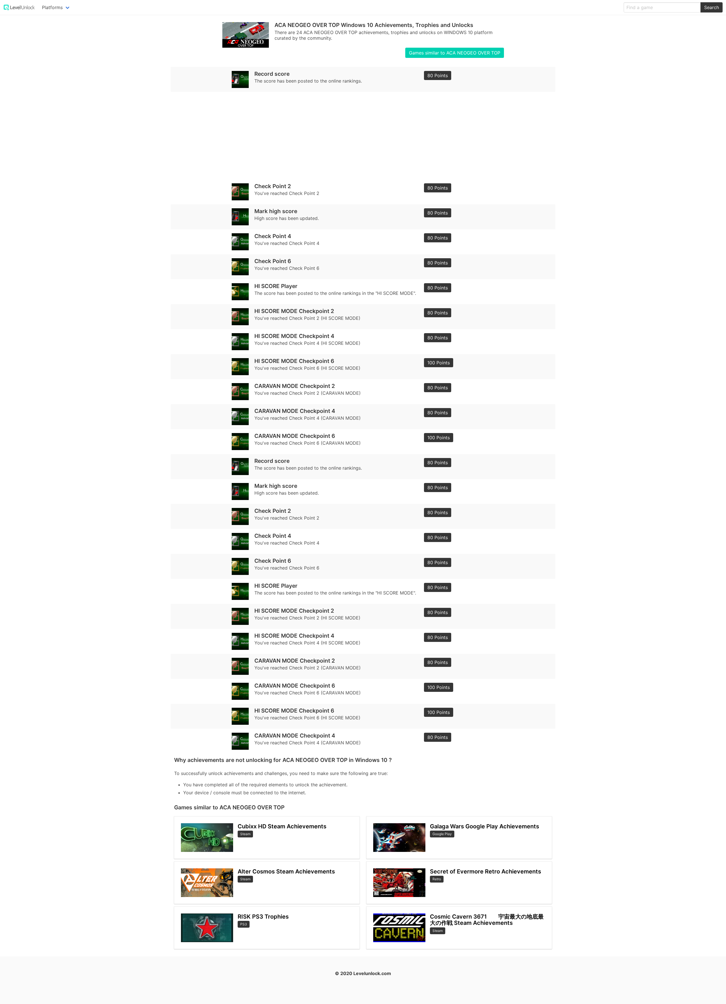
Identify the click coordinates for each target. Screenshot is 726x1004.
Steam (245, 834)
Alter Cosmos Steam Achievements (286, 871)
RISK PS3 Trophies (263, 916)
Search (711, 7)
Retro (436, 879)
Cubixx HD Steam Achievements (282, 826)
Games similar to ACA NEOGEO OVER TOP (454, 53)
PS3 (243, 924)
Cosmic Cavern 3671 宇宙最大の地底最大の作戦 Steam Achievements (487, 920)
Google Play (442, 834)
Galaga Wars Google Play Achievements (484, 826)
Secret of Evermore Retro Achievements (485, 871)
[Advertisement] (344, 135)
